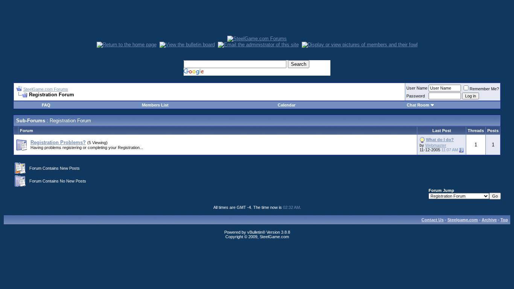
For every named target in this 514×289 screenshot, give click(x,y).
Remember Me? (484, 89)
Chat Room (418, 105)
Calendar (286, 105)
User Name (416, 88)
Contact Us (432, 220)
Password (415, 96)
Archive (489, 220)
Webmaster (435, 145)
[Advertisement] (257, 19)
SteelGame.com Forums (45, 89)
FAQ (46, 105)
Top (504, 220)
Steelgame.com (462, 220)
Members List (155, 105)
